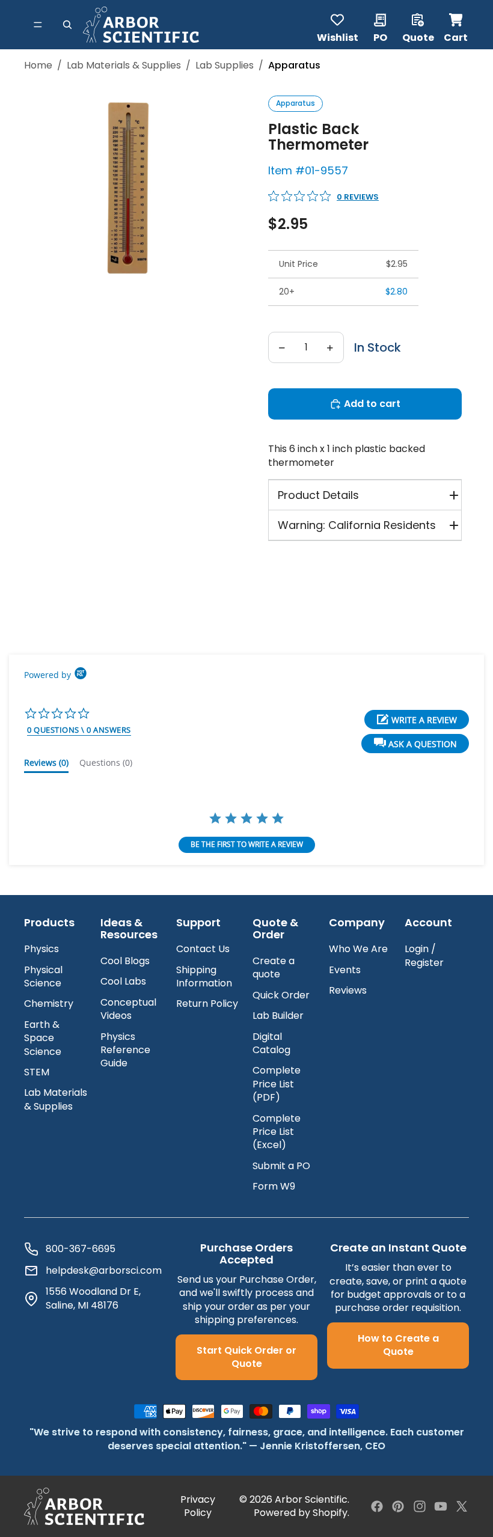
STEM (36, 1072)
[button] (415, 743)
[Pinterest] (398, 1506)
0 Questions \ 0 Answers (79, 729)
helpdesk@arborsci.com (104, 1270)
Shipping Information (204, 976)
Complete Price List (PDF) (277, 1083)
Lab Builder (278, 1015)
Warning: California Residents (357, 525)
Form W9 (274, 1186)
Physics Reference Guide (125, 1050)
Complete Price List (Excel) (277, 1131)
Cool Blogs (125, 961)
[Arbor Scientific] (84, 1506)
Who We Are (358, 949)
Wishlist (337, 37)
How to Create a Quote (398, 1344)
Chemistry (48, 1003)
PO (380, 37)
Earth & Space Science (42, 1038)
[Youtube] (440, 1506)
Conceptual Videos (128, 1008)
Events (345, 970)
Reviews (348, 990)
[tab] (46, 765)
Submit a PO (281, 1166)
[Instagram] (419, 1506)
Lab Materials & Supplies (124, 65)
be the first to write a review (247, 844)
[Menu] (38, 24)
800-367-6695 (80, 1249)
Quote (418, 37)
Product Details (318, 495)
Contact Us (203, 949)
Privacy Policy (197, 1506)
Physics (41, 949)
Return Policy (207, 1003)
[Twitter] (462, 1506)
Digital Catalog (271, 1043)
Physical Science (43, 976)
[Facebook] (377, 1506)
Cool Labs (123, 981)
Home (38, 65)
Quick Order (281, 995)
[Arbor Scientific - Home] (141, 25)
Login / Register (424, 955)
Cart (456, 25)
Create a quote (274, 967)
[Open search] (67, 24)
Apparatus (295, 103)
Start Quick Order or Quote (246, 1356)
